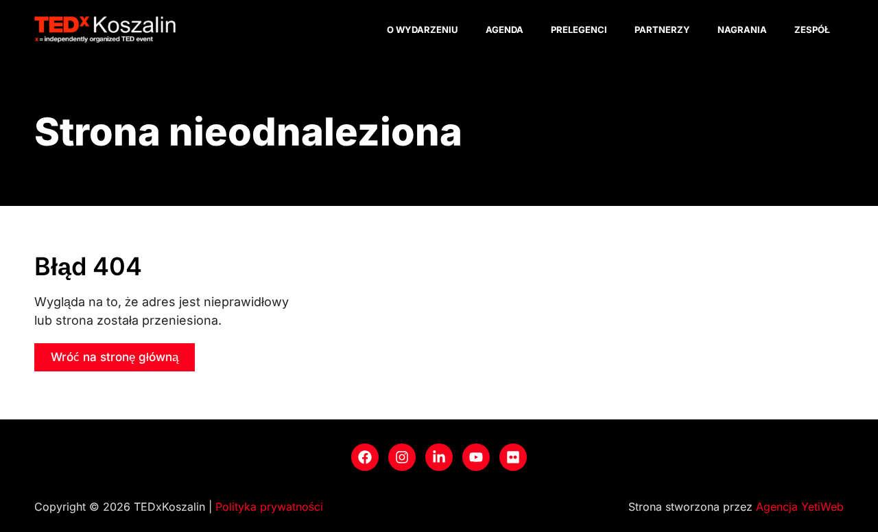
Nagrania (742, 29)
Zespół (812, 29)
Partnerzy (662, 29)
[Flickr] (513, 457)
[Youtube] (476, 457)
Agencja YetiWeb (800, 506)
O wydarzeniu (422, 29)
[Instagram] (402, 457)
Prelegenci (579, 29)
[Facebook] (365, 457)
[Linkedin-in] (439, 457)
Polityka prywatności (269, 506)
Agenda (504, 29)
